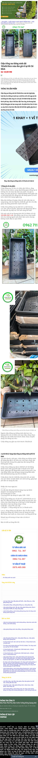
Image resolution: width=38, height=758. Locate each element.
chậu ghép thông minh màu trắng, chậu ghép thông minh (18, 629)
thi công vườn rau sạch (9, 577)
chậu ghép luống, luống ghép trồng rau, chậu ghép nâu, (18, 605)
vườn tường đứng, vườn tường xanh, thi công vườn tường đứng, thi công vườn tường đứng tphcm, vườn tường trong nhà (19, 689)
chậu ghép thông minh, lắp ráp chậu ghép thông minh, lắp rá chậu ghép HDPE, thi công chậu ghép (19, 608)
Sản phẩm (4, 21)
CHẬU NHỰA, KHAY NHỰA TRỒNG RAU (19, 21)
